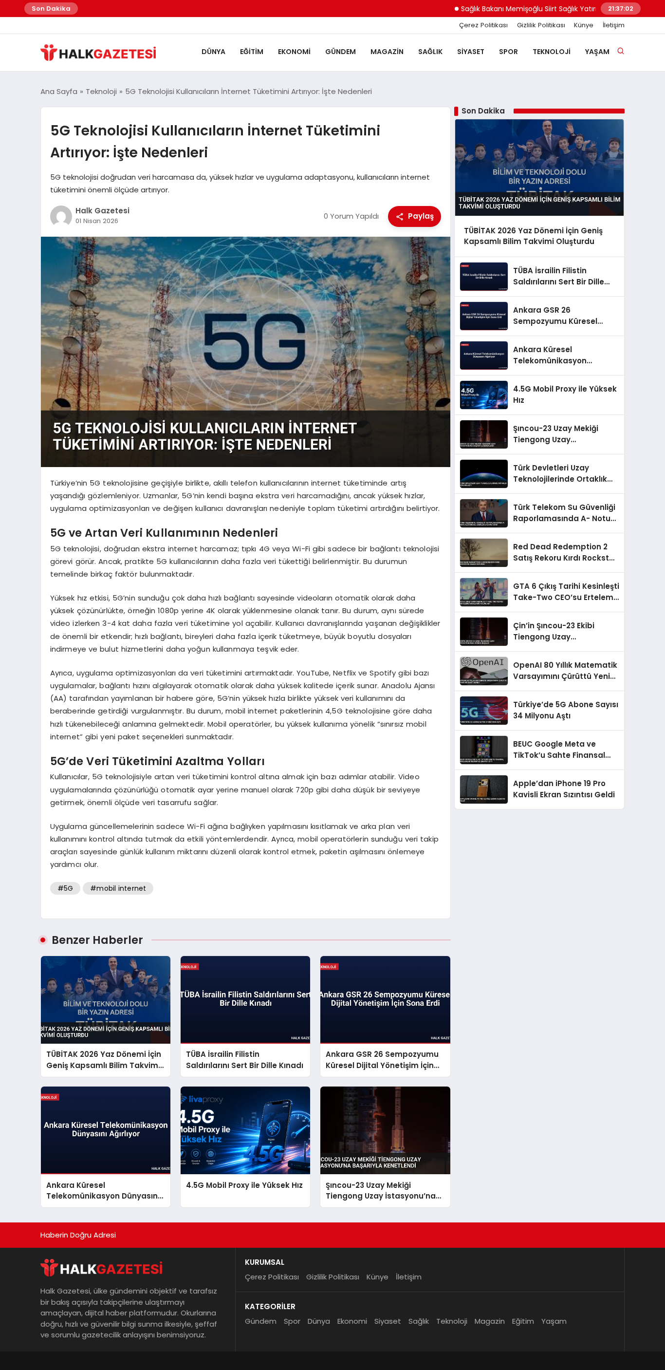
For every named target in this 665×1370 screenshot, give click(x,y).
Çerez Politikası (483, 25)
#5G (65, 888)
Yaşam (597, 51)
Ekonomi (294, 51)
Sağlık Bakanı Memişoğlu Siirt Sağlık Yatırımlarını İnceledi (526, 9)
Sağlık (430, 51)
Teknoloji (552, 51)
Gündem (340, 51)
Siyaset (470, 51)
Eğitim (251, 51)
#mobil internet (118, 888)
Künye (583, 25)
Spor (508, 51)
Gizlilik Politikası (541, 25)
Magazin (387, 51)
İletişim (614, 25)
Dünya (213, 51)
